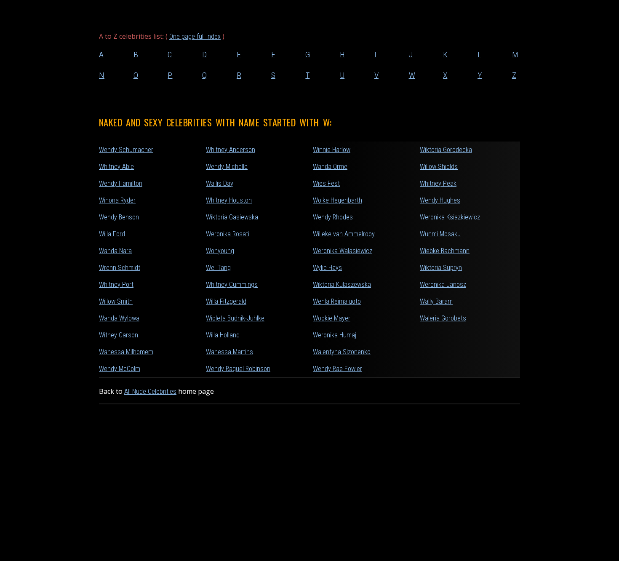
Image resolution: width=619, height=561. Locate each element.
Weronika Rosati (227, 234)
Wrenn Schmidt (119, 268)
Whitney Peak (438, 183)
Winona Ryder (117, 200)
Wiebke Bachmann (445, 251)
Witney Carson (118, 335)
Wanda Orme (330, 167)
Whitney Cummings (232, 284)
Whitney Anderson (230, 150)
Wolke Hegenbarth (337, 200)
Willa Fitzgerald (226, 301)
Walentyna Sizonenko (342, 352)
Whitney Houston (229, 200)
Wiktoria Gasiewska (232, 217)
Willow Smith (116, 301)
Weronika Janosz (443, 284)
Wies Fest (326, 183)
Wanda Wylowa (119, 318)
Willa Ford (112, 234)
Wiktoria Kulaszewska (342, 284)
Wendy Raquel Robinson (238, 369)
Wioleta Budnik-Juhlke (235, 318)
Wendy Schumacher (126, 150)
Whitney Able (116, 167)
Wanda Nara (115, 251)
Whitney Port (116, 284)
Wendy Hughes (440, 200)
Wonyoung (220, 251)
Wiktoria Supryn (441, 268)
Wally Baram (436, 301)
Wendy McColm (119, 369)
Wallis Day (219, 183)
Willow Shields (439, 167)
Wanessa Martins (229, 352)
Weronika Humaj (334, 335)
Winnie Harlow (331, 150)
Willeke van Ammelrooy (344, 234)
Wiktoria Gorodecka (446, 150)
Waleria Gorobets (443, 318)
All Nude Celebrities (150, 391)
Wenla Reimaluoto (337, 301)
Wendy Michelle (227, 167)
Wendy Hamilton (120, 183)
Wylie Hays (327, 268)
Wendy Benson (119, 217)
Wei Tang (218, 268)
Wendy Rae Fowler (337, 369)
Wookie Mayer (331, 318)
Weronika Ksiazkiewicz (450, 217)
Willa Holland (223, 335)
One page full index (195, 36)
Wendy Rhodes (333, 217)
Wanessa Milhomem (126, 352)
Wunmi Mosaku (440, 234)
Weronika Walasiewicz (342, 251)
